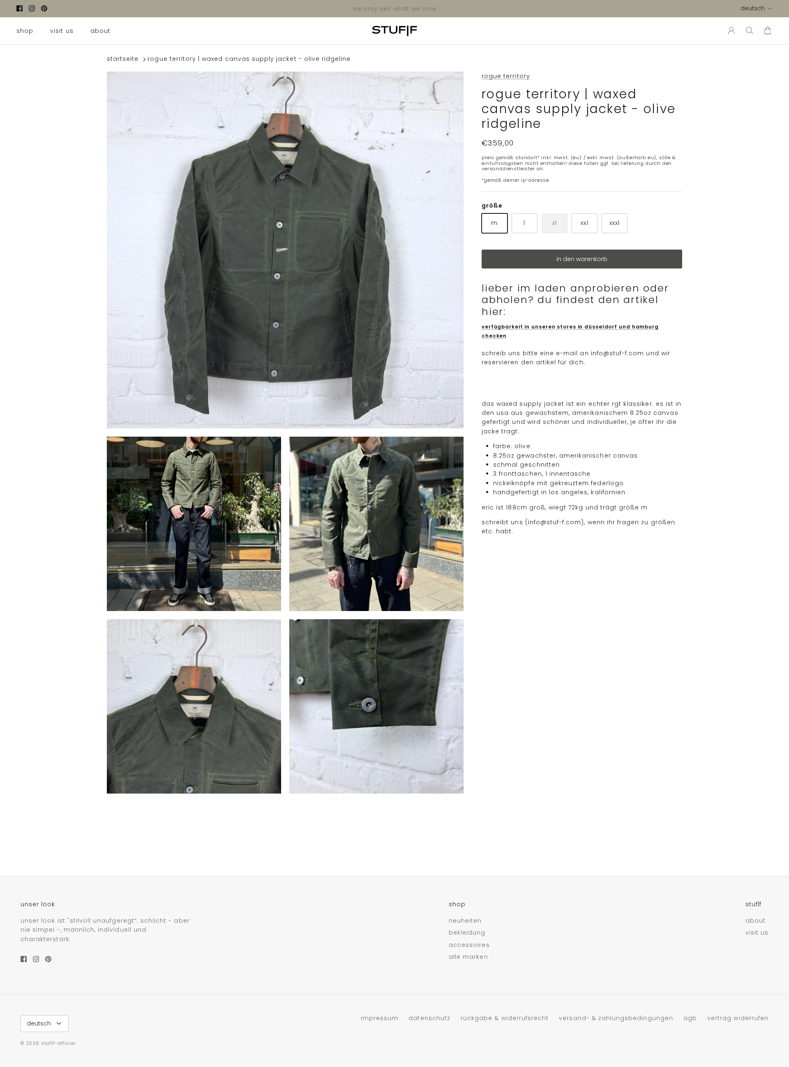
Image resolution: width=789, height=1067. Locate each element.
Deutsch (753, 8)
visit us (61, 31)
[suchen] (749, 30)
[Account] (729, 31)
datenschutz (429, 1018)
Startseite (123, 59)
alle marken (468, 957)
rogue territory (506, 76)
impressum (379, 1018)
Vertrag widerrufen (737, 1018)
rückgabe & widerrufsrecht (505, 1018)
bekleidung (467, 932)
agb (690, 1018)
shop (24, 31)
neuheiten (465, 921)
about (100, 31)
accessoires (469, 945)
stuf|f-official (58, 1043)
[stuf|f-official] (394, 30)
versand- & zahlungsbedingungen (616, 1018)
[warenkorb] (768, 30)
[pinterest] (44, 8)
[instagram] (32, 8)
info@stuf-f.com (617, 353)
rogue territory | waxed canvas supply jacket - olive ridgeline (249, 59)
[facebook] (19, 8)
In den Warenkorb (581, 259)
